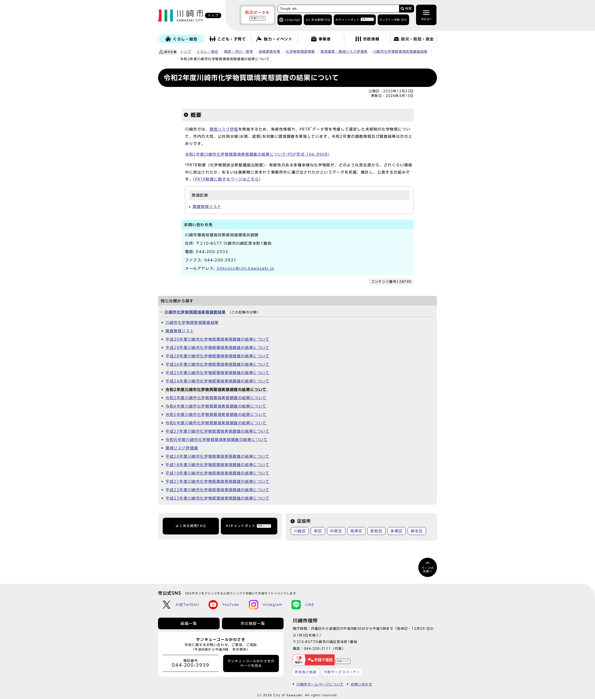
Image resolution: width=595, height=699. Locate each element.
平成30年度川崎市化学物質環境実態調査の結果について (217, 339)
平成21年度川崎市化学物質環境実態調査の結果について (217, 481)
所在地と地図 (306, 672)
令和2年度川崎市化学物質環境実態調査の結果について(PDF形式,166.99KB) (257, 154)
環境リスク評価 (224, 129)
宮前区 (376, 531)
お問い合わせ (362, 684)
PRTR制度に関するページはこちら (227, 179)
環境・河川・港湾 (238, 51)
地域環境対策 (270, 51)
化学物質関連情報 (300, 51)
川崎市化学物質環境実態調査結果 (400, 51)
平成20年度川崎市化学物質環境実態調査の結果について (217, 456)
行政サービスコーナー (342, 672)
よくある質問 (318, 19)
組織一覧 (189, 623)
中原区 (336, 531)
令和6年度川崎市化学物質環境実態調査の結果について (216, 423)
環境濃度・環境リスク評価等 (344, 51)
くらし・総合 (207, 51)
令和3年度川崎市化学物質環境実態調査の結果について (216, 398)
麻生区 (417, 531)
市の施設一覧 (253, 623)
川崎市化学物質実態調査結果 (192, 322)
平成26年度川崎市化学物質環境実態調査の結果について (217, 364)
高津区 (356, 531)
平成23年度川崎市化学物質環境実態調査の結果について (217, 498)
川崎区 (300, 531)
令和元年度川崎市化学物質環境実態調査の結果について (216, 440)
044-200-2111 (317, 648)
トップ (185, 51)
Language (292, 19)
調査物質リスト (207, 206)
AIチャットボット (354, 19)
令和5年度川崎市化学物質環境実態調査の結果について (216, 414)
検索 (408, 8)
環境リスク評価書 (181, 448)
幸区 (318, 531)
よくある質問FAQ (190, 526)
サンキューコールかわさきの (251, 663)
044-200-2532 (212, 252)
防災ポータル (257, 14)
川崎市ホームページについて (320, 684)
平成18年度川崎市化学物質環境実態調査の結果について (217, 465)
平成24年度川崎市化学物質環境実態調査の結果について (217, 381)
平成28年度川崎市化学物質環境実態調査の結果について (217, 356)
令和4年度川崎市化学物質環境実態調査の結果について (216, 406)
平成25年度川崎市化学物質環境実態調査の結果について (217, 373)
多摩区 (396, 531)
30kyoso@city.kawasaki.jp (245, 268)
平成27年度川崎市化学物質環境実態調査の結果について (217, 431)
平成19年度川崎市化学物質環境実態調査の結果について (217, 473)
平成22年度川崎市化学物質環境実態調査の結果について (217, 490)
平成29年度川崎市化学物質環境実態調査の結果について (217, 348)
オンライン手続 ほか (393, 19)
